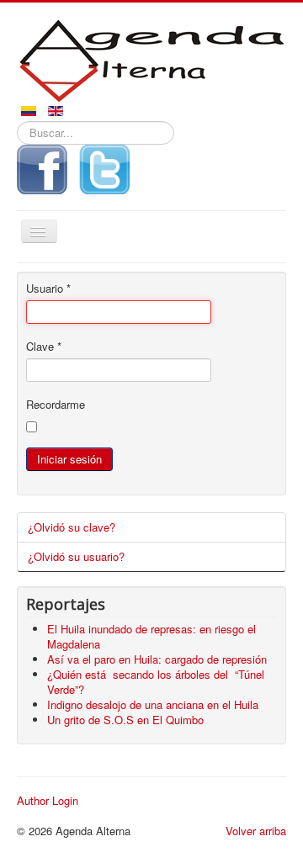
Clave (43, 346)
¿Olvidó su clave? (71, 527)
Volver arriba (256, 831)
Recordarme (55, 404)
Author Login (47, 800)
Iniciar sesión (69, 459)
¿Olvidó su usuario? (76, 556)
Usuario (48, 288)
